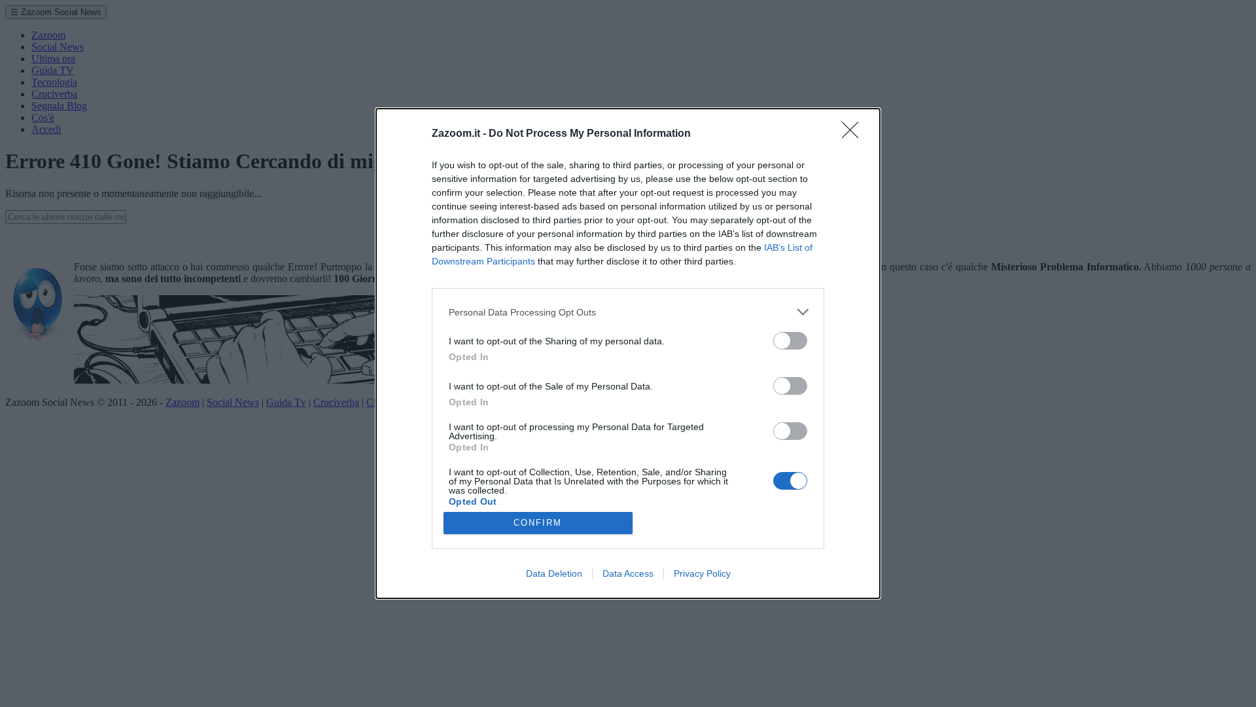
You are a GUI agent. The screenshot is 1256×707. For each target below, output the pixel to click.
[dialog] (628, 353)
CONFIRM (538, 523)
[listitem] (628, 312)
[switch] (790, 341)
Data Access (628, 573)
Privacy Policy (702, 573)
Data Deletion (554, 573)
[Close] (854, 134)
